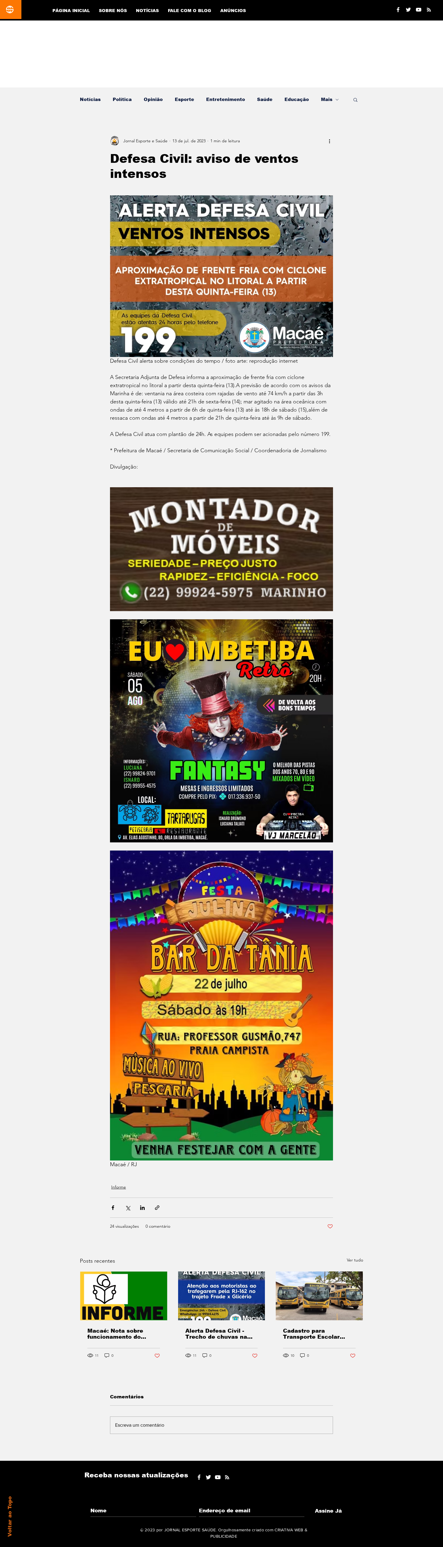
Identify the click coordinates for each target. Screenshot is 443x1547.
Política (122, 99)
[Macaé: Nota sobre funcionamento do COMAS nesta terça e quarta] (123, 1295)
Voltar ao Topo (10, 1516)
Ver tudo (355, 1260)
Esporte (184, 99)
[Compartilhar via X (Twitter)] (127, 1208)
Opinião (153, 99)
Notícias (90, 99)
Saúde (264, 99)
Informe (118, 1187)
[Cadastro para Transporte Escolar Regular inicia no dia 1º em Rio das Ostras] (319, 1295)
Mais (326, 99)
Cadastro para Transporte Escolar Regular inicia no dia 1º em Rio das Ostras (317, 1334)
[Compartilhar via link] (157, 1208)
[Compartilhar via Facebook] (113, 1208)
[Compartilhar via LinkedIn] (142, 1208)
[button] (355, 99)
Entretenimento (225, 99)
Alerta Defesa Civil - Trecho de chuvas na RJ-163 (216, 1334)
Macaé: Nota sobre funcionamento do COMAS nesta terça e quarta (119, 1334)
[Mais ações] (329, 140)
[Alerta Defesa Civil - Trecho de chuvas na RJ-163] (221, 1295)
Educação (296, 99)
